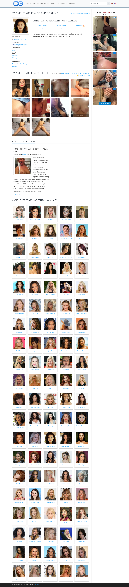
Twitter (20, 64)
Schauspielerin (16, 58)
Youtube (14, 66)
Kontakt (36, 584)
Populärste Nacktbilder (81, 73)
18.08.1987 (17, 39)
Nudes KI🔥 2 (80, 27)
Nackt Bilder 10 (42, 27)
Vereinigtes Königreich (20, 44)
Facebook (15, 64)
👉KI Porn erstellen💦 (83, 75)
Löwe (13, 50)
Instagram (26, 64)
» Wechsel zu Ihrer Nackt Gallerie (80, 13)
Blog (53, 3)
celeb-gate (25, 154)
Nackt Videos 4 (61, 27)
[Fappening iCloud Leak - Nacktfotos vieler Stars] (23, 166)
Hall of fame (31, 3)
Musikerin (15, 55)
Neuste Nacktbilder (67, 73)
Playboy (72, 3)
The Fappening (61, 3)
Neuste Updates (43, 3)
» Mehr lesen (17, 195)
